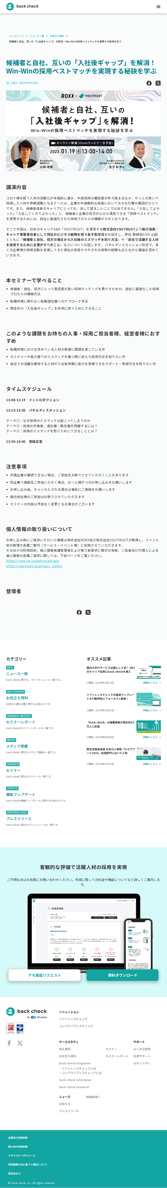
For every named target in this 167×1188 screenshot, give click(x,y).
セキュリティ (141, 1063)
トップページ (16, 36)
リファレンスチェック (73, 1019)
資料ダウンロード (122, 975)
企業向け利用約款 (18, 1137)
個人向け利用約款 (18, 1146)
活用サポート (142, 1056)
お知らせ (64, 1104)
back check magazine (75, 1063)
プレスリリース (69, 1111)
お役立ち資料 (57, 36)
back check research (74, 1087)
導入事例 (64, 1049)
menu (158, 6)
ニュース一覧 (37, 36)
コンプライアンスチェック (76, 1026)
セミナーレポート (117, 1056)
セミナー (111, 1049)
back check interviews (75, 1080)
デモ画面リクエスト (44, 975)
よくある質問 (142, 1049)
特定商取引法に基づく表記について (27, 1164)
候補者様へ (93, 1097)
